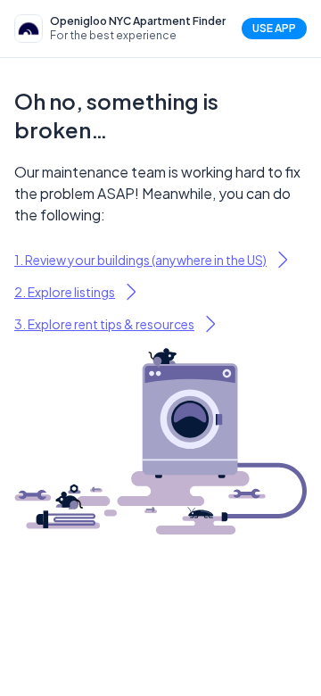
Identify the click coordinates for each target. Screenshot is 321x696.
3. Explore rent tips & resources (104, 324)
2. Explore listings (64, 292)
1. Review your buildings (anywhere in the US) (140, 260)
